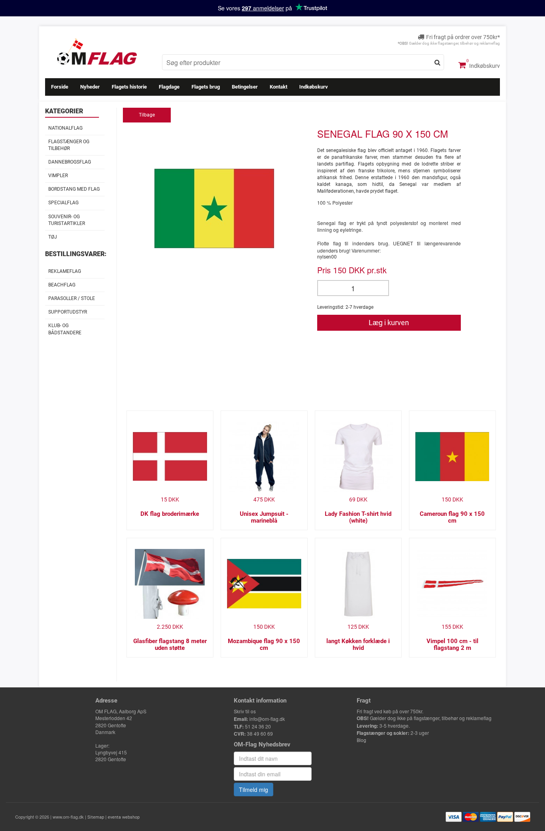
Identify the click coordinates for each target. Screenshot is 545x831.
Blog (361, 740)
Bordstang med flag (74, 189)
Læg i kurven (389, 322)
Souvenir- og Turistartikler (66, 220)
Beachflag (61, 285)
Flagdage (169, 87)
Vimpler (58, 175)
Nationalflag (65, 128)
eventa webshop (124, 817)
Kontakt (278, 87)
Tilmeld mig (253, 789)
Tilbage (147, 115)
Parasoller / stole (71, 298)
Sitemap (95, 817)
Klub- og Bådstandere (64, 329)
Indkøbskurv (484, 66)
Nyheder (90, 87)
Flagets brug (206, 87)
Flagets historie (129, 87)
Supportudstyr (67, 312)
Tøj (52, 237)
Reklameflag (64, 271)
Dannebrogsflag (69, 162)
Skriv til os (245, 712)
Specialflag (63, 202)
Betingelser (245, 87)
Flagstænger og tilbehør (68, 145)
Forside (59, 87)
